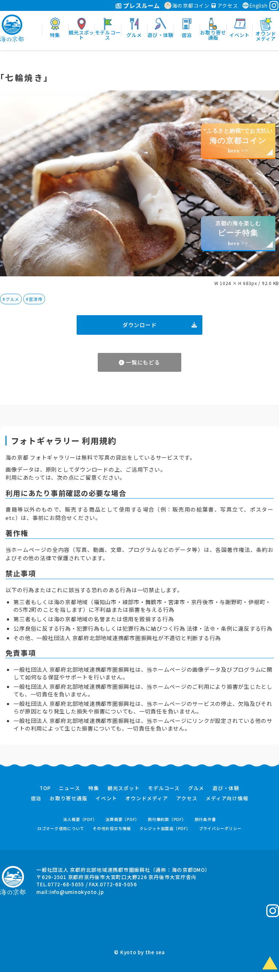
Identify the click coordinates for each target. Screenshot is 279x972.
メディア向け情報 (227, 798)
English (258, 5)
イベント (106, 798)
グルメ (196, 788)
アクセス (227, 5)
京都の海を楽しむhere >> (238, 233)
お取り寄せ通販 (68, 798)
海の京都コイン (191, 5)
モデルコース (164, 788)
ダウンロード (139, 325)
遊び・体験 (226, 788)
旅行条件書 (205, 819)
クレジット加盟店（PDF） (165, 828)
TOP (45, 788)
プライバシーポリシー (220, 828)
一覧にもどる (142, 362)
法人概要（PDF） (80, 819)
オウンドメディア (146, 798)
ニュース (69, 788)
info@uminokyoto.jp (76, 891)
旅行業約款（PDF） (167, 819)
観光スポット (124, 788)
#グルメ (11, 299)
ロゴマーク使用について (60, 828)
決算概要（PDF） (122, 819)
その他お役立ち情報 (112, 828)
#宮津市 (34, 299)
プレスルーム (141, 5)
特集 (93, 788)
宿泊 (36, 798)
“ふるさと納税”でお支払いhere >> (238, 141)
